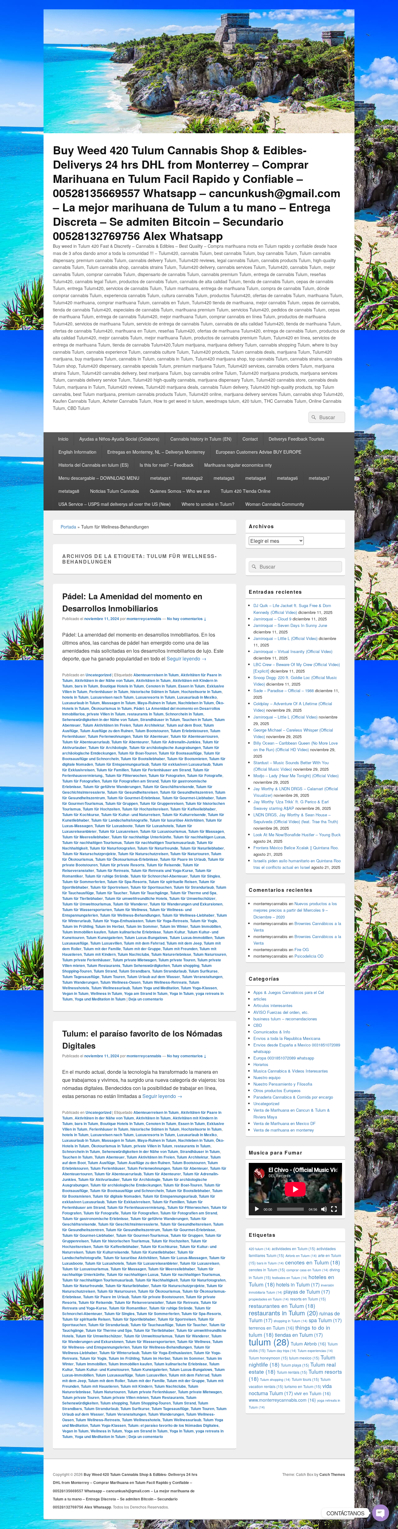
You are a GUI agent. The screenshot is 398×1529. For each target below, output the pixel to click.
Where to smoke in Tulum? (208, 504)
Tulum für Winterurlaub (119, 1352)
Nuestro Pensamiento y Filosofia (282, 1084)
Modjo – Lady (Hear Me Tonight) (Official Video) (296, 775)
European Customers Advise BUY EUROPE (258, 452)
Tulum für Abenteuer (150, 736)
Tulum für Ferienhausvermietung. (136, 1207)
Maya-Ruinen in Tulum (156, 703)
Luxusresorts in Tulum (155, 697)
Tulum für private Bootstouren (157, 1297)
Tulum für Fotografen (166, 775)
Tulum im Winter (174, 926)
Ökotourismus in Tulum (111, 708)
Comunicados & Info (271, 1032)
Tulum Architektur (148, 725)
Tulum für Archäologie (107, 747)
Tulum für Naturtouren (189, 853)
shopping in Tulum (291, 1320)
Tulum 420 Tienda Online (246, 491)
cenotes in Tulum (267, 1269)
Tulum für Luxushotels (154, 825)
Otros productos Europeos (277, 1090)
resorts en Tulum (308, 1298)
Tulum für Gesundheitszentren (186, 792)
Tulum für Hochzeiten (101, 809)
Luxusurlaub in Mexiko (197, 697)
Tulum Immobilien (205, 926)
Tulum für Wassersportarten (87, 909)
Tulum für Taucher (111, 893)
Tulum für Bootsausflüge (180, 753)
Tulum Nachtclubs (133, 954)
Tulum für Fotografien (81, 781)
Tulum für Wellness (130, 909)
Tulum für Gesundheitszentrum (133, 1229)
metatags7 (319, 478)
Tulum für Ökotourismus (159, 1291)
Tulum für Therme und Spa (193, 893)
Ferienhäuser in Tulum (108, 691)
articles (259, 999)
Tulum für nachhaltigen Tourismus (92, 842)
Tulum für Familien (112, 770)
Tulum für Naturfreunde (157, 848)
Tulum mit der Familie (102, 948)
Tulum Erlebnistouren (189, 730)
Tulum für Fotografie (204, 775)
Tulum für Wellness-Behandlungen (130, 915)
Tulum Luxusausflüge (114, 1375)
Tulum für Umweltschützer (192, 898)
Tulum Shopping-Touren (150, 1403)
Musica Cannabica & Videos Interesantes (290, 1071)
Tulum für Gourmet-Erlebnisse (133, 798)
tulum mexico (304, 1357)
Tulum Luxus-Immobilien (190, 937)
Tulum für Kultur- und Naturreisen (130, 814)
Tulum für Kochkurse (80, 814)
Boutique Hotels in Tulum (122, 686)
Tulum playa (295, 1365)
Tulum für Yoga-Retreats (166, 920)
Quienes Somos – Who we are (180, 491)
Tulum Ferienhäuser (107, 1168)
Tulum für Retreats (112, 870)
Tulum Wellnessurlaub (110, 988)
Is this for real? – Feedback (166, 465)
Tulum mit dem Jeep (184, 943)
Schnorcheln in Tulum (184, 714)
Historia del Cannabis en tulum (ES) (93, 465)
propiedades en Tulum (269, 1299)
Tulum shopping (185, 965)
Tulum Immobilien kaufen (84, 932)
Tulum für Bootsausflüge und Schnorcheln (127, 1190)
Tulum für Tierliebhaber (82, 898)
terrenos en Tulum (271, 1328)
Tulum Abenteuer (110, 1157)
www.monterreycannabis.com (282, 1400)
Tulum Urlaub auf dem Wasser (153, 976)
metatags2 (192, 478)
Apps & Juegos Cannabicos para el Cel (288, 992)
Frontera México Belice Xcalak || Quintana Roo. (296, 848)
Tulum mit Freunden (180, 948)
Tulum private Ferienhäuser (86, 960)
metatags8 (68, 491)
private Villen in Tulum (106, 714)
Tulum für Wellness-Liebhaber (188, 915)
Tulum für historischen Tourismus (120, 1241)
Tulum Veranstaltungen (202, 976)
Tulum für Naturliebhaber (202, 848)
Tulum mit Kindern (100, 954)
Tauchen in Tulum (197, 719)
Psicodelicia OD (308, 956)
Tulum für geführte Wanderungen (112, 786)
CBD (257, 1025)
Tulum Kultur (174, 932)
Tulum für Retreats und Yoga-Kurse (162, 870)
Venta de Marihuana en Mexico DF (284, 1123)
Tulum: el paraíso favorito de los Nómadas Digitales (173, 1425)
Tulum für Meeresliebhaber (85, 837)
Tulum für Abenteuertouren (194, 736)
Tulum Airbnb (308, 1344)
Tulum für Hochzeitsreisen (145, 809)
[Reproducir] (257, 1209)
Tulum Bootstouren (152, 730)
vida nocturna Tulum (290, 1389)
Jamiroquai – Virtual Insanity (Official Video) (292, 651)
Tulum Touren (113, 976)
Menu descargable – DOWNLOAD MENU (98, 478)
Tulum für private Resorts (122, 865)
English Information (77, 452)
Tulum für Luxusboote (114, 825)
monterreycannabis (144, 618)
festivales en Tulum (289, 1277)
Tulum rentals (292, 1372)
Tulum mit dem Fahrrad (144, 943)
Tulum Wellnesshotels (141, 1419)
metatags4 (255, 478)
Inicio (63, 439)
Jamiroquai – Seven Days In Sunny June (290, 625)
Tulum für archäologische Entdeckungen (125, 1185)
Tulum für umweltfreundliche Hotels (136, 898)
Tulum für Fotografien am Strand (130, 781)
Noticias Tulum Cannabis (114, 491)
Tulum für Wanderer (130, 904)
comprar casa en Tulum (307, 1270)
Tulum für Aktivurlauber (99, 1179)
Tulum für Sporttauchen (151, 887)
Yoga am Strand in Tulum (146, 993)
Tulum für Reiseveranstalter (139, 1302)
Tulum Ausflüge (101, 1162)
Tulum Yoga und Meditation (155, 988)
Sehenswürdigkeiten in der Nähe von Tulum (100, 719)
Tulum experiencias (315, 1350)
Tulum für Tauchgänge (148, 893)
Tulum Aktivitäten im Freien (107, 725)
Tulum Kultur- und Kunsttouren (102, 1369)
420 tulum (260, 1248)
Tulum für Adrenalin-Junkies (176, 742)
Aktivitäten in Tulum (153, 680)
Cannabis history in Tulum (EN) (201, 439)
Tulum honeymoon (268, 1357)
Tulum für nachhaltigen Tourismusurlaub (159, 842)
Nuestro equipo (266, 1077)
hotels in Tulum (75, 697)
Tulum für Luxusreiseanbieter (152, 1263)
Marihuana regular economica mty (238, 465)
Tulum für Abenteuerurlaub (85, 742)
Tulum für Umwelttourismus (86, 904)
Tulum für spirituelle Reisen (173, 881)
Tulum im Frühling (77, 926)
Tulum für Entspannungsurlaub (122, 764)
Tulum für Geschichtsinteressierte (128, 1224)
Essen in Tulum (191, 686)
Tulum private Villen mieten (125, 1397)
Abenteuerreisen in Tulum (156, 675)
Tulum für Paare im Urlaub (183, 859)
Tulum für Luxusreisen (118, 831)
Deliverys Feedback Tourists (296, 439)
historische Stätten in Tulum (154, 691)
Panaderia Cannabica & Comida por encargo (293, 1097)
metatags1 (160, 478)
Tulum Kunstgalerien (104, 937)
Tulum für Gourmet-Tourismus (142, 1235)
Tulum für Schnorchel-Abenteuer (159, 876)
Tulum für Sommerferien (83, 881)
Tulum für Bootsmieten (187, 758)
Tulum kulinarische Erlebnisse (134, 932)
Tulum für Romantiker (128, 1308)
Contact (250, 439)
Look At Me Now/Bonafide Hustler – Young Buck (297, 834)
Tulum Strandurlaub (169, 971)
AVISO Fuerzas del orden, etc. (281, 1012)
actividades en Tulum (293, 1248)
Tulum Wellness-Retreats (164, 982)
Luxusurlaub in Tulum (81, 703)
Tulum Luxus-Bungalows (146, 937)
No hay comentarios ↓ (186, 618)
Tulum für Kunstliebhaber (153, 1252)
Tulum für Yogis (203, 920)
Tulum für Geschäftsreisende (168, 786)
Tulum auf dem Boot (183, 725)
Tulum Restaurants (103, 965)
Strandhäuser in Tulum (160, 719)
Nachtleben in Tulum (196, 703)
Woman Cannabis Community (274, 504)
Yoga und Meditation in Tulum (100, 999)
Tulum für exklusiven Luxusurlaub (181, 764)
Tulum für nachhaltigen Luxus (199, 837)
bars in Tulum (86, 686)
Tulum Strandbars (134, 971)
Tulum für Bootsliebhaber (143, 758)
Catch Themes (332, 1474)
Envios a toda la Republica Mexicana (286, 1038)
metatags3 (224, 478)
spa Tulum (325, 1320)
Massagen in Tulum (119, 703)
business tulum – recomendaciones (285, 1019)
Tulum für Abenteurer (130, 742)
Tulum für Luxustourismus (163, 831)
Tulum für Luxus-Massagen (183, 1257)
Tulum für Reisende (163, 865)
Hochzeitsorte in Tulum (201, 691)
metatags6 (287, 478)
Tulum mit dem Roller (106, 1380)
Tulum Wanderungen (80, 982)
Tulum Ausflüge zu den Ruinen (106, 730)
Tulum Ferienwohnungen (109, 736)
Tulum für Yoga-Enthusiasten (118, 920)
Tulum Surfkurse (203, 971)
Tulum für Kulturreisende (184, 814)
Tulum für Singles (205, 876)
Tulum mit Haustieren (99, 1386)
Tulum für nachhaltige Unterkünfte (141, 837)
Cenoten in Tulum (161, 686)
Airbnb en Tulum (301, 1255)
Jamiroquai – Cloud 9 (272, 619)
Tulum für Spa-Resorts (127, 881)
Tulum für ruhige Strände (106, 876)
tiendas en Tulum (299, 1334)
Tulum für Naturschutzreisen (143, 853)
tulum (269, 1341)
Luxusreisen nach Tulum (112, 697)
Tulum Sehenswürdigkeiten (146, 965)
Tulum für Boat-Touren (137, 753)
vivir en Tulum (312, 1393)
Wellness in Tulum (106, 993)
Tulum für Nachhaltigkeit (156, 1280)
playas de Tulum (307, 1291)
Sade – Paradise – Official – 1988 (283, 690)
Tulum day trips (281, 1350)
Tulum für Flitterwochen (125, 775)
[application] (295, 1189)
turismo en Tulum (303, 1386)
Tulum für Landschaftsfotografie (119, 820)
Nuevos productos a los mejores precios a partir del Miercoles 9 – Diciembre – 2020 (295, 910)
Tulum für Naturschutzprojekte (89, 853)
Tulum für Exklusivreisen (128, 1202)
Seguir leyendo (186, 658)
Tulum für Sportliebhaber (134, 1319)
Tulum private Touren (176, 960)
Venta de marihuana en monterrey (283, 1130)
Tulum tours (305, 1379)
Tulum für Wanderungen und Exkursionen (186, 904)
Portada (68, 527)
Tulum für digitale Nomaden (117, 1196)
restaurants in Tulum (145, 714)
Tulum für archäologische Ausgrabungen (165, 747)
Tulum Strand (105, 971)
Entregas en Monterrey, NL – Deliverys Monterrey (156, 452)
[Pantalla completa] (334, 1209)
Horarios (260, 1064)
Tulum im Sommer (142, 926)
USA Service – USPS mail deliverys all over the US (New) (114, 504)
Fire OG (301, 949)
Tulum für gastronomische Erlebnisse (95, 1218)
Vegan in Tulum (75, 993)
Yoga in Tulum (181, 993)
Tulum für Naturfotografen (112, 848)
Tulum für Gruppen (121, 803)
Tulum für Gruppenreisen (161, 803)
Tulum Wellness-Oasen (120, 982)
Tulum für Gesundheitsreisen (132, 792)
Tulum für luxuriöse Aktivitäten (177, 820)
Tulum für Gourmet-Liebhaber (188, 798)
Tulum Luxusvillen (106, 943)
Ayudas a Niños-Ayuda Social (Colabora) (119, 439)
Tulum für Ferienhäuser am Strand (161, 770)
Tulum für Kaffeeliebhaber (193, 809)
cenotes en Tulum (312, 1262)
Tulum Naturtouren (209, 954)
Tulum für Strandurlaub (194, 887)
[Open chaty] (380, 1512)
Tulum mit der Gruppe (142, 948)
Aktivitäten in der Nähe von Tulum (104, 680)
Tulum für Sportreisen (109, 887)
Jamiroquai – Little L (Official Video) (285, 638)
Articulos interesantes (273, 1005)
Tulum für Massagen (206, 831)
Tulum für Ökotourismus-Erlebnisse (126, 859)
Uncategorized (98, 675)
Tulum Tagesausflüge (81, 976)
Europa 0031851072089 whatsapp (283, 1058)
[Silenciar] (324, 1209)
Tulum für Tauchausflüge (152, 1324)
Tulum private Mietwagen (134, 960)
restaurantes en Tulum (282, 1305)
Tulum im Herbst (109, 926)
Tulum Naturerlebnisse (171, 954)
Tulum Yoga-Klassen (199, 988)
